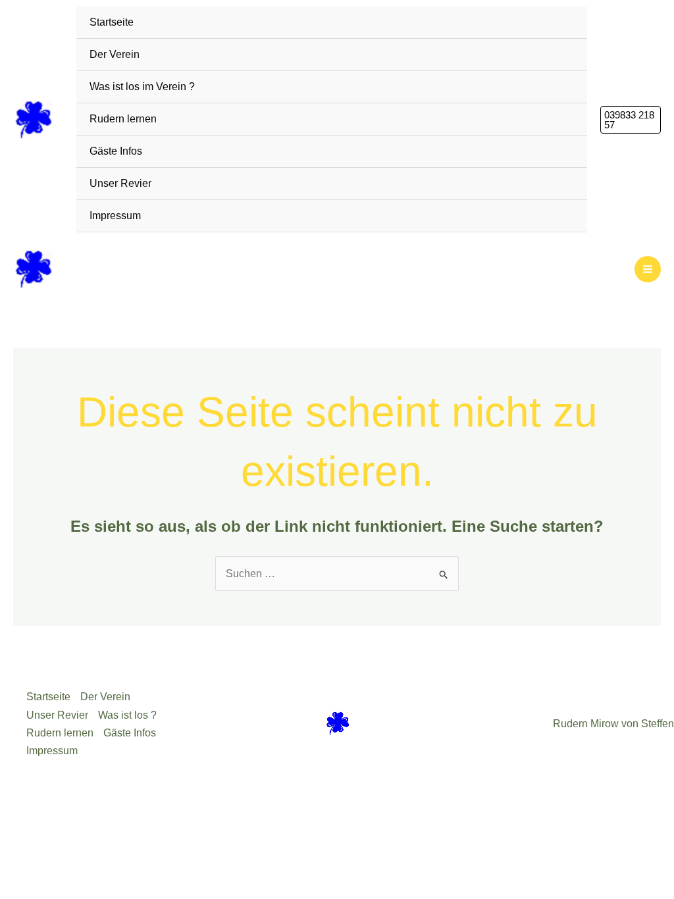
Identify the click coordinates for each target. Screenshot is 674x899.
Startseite (112, 22)
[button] (630, 120)
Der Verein (115, 54)
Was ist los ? (127, 715)
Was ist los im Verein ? (142, 86)
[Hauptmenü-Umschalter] (648, 269)
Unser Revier (120, 183)
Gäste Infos (116, 151)
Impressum (115, 215)
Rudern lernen (123, 118)
